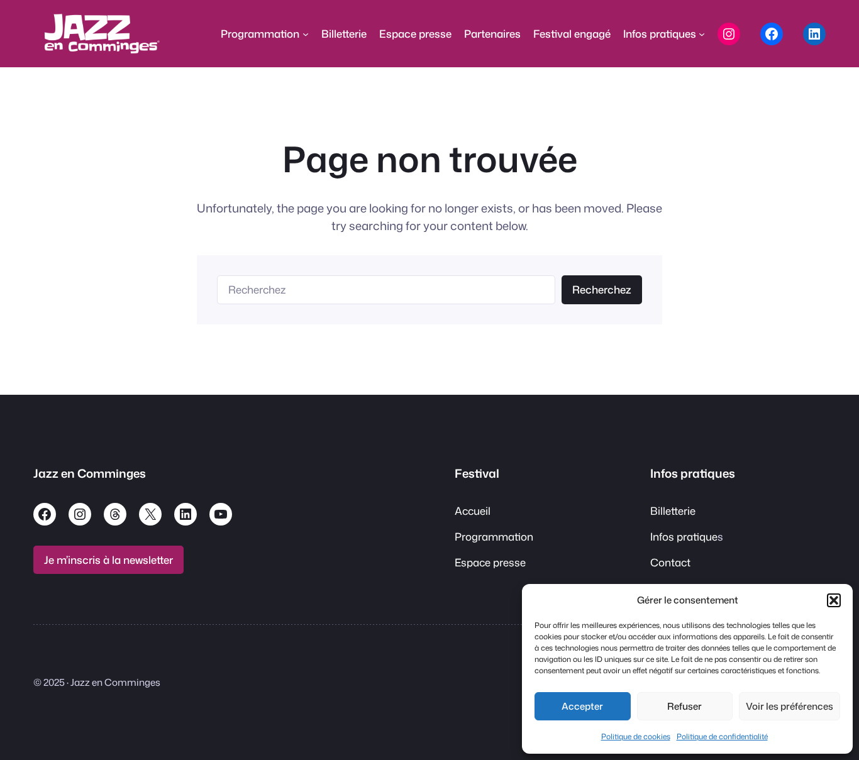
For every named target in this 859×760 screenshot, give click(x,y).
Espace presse (490, 562)
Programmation (494, 536)
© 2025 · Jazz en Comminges (96, 682)
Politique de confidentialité (722, 736)
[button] (834, 600)
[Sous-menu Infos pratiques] (702, 34)
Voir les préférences (789, 706)
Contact (670, 562)
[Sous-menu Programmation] (305, 34)
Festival (477, 473)
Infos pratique (684, 536)
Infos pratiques (692, 473)
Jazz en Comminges (89, 473)
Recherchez (601, 289)
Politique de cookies (635, 736)
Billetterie (673, 511)
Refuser (684, 706)
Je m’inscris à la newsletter (108, 560)
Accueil (472, 511)
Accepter (582, 706)
